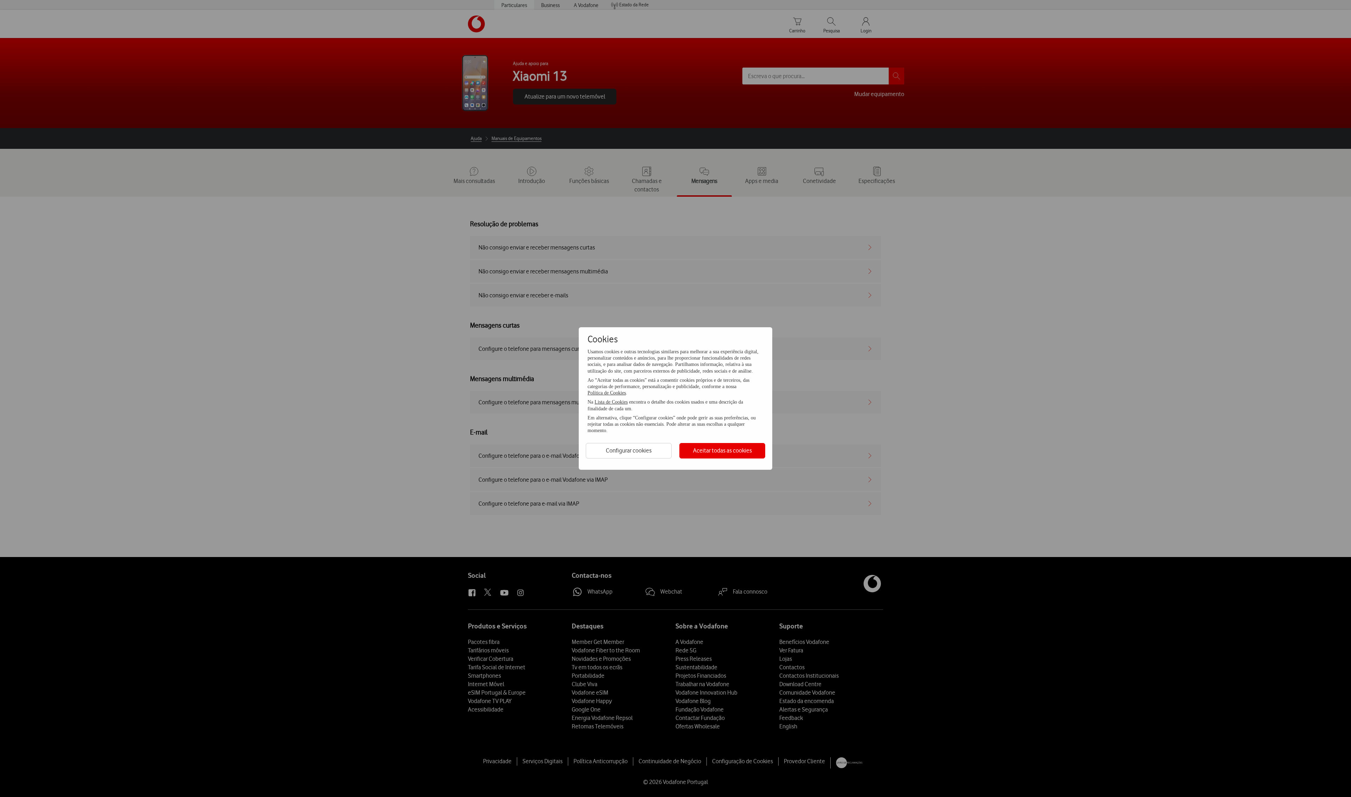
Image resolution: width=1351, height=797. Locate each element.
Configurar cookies (629, 450)
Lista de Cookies (611, 402)
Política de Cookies (607, 393)
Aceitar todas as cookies (722, 450)
